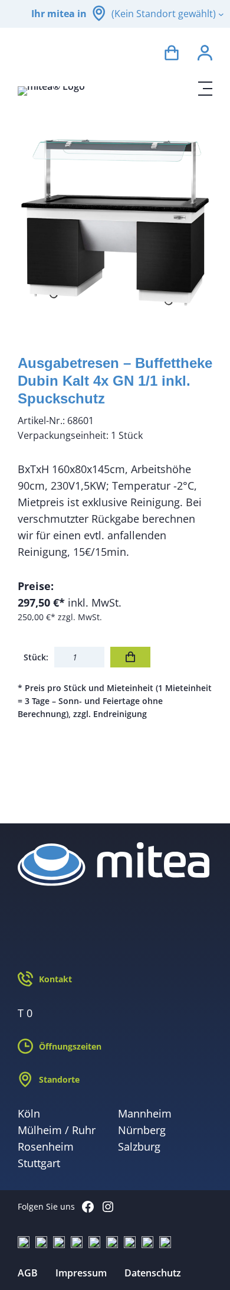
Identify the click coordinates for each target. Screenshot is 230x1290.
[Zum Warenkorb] (171, 54)
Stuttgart (39, 1163)
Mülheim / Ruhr (57, 1130)
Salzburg (139, 1146)
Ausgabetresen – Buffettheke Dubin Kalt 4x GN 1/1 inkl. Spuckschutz (115, 380)
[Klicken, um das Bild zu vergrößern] (115, 222)
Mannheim (145, 1113)
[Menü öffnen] (205, 89)
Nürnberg (142, 1130)
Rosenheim (46, 1146)
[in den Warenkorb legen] (130, 657)
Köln (29, 1113)
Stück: (36, 657)
